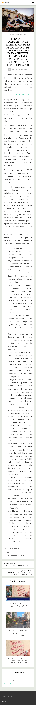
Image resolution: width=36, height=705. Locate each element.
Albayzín (9, 553)
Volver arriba (5, 701)
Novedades (13, 548)
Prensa (22, 548)
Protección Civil (15, 555)
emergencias (25, 553)
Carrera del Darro (17, 553)
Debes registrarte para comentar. (13, 684)
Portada (18, 548)
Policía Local (7, 555)
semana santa (23, 555)
